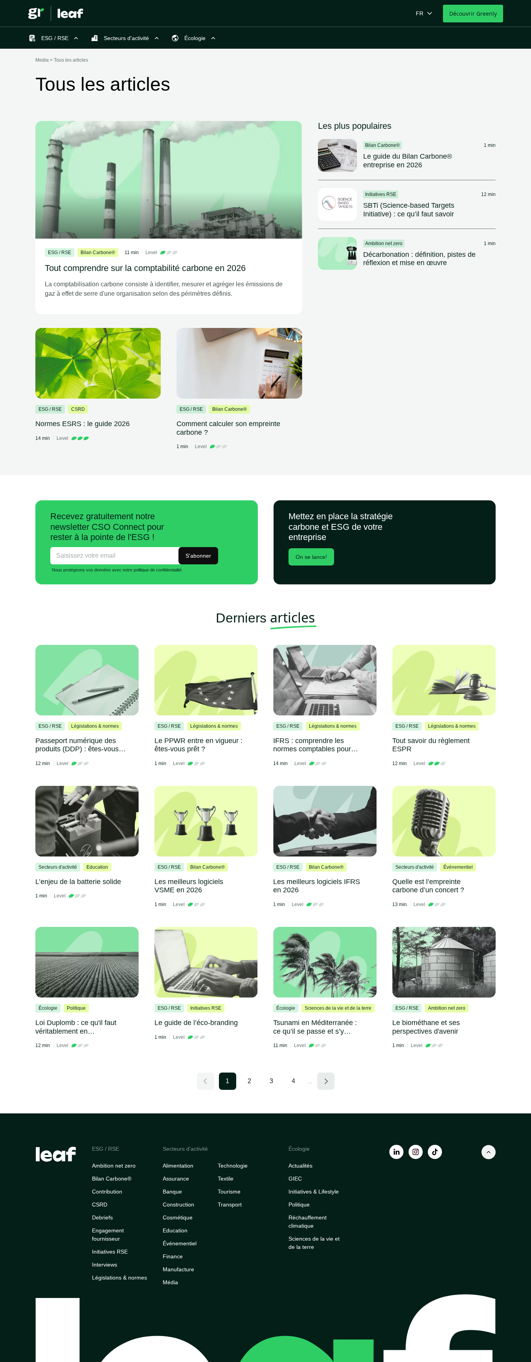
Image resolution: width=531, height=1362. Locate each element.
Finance (173, 1256)
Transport (230, 1204)
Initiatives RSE (110, 1251)
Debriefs (102, 1217)
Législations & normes (119, 1277)
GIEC (295, 1178)
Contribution (107, 1191)
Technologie (233, 1165)
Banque (172, 1191)
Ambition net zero (114, 1165)
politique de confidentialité (158, 570)
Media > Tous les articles (61, 60)
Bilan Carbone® (111, 1178)
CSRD (99, 1204)
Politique (299, 1204)
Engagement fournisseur (108, 1234)
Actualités (300, 1165)
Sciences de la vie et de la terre (314, 1243)
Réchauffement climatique (307, 1221)
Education (175, 1230)
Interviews (104, 1264)
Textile (225, 1178)
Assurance (176, 1178)
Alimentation (178, 1165)
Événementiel (180, 1243)
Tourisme (229, 1191)
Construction (178, 1204)
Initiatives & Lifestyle (313, 1191)
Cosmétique (178, 1217)
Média (170, 1282)
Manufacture (178, 1269)
